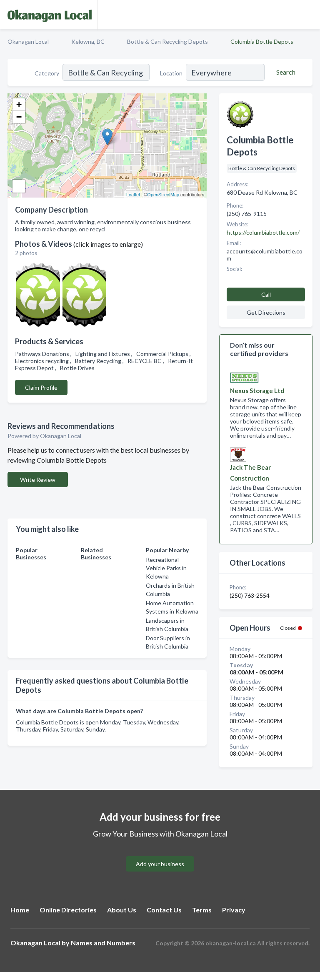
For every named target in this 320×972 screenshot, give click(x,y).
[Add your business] (160, 854)
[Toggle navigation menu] (308, 14)
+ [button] (19, 104)
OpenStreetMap (163, 194)
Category (47, 73)
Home (19, 910)
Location (171, 73)
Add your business (160, 863)
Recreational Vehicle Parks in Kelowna (166, 568)
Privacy (233, 910)
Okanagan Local (28, 41)
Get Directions (266, 312)
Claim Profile (41, 387)
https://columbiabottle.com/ (263, 232)
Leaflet (133, 194)
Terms (202, 910)
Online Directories (68, 910)
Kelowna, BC (88, 41)
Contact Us (164, 910)
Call (266, 294)
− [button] (19, 117)
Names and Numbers (103, 943)
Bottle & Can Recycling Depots (167, 41)
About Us (121, 910)
